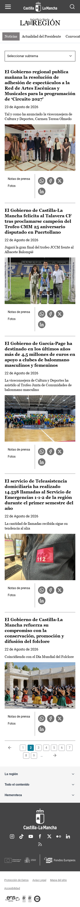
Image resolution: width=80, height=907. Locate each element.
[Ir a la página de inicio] (40, 7)
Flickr (58, 836)
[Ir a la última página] (51, 755)
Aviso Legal (39, 880)
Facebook (40, 836)
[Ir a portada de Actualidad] (40, 22)
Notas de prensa (19, 179)
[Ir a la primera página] (12, 748)
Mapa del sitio (58, 880)
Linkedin (68, 836)
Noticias (11, 36)
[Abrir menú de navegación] (8, 6)
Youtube (30, 836)
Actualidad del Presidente (41, 36)
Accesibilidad (12, 888)
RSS (40, 844)
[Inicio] (40, 819)
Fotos (12, 186)
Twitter (49, 836)
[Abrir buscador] (72, 6)
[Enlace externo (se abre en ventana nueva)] (30, 898)
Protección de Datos (16, 880)
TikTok (21, 836)
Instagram (12, 836)
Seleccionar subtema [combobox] (22, 56)
